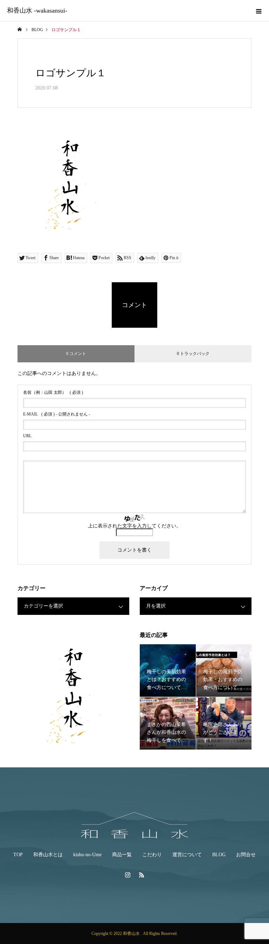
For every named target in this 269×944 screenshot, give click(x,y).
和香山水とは (48, 854)
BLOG (219, 854)
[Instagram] (127, 874)
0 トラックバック (193, 353)
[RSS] (141, 874)
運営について (187, 854)
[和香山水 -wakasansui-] (134, 825)
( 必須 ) (53, 392)
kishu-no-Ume (87, 854)
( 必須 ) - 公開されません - (56, 414)
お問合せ (246, 854)
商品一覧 (122, 854)
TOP (18, 854)
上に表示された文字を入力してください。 (134, 525)
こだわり (152, 854)
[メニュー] (258, 10)
